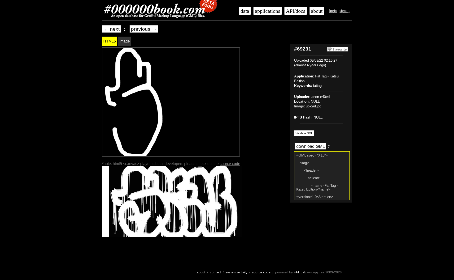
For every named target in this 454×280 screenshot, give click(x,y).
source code (230, 164)
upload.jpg (313, 106)
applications (267, 11)
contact (215, 272)
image (124, 41)
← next (112, 29)
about (317, 11)
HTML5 (109, 41)
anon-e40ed (320, 97)
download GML (310, 146)
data (244, 11)
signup (344, 11)
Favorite (340, 49)
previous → (144, 29)
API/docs (295, 11)
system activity (236, 272)
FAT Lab (300, 272)
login (333, 11)
